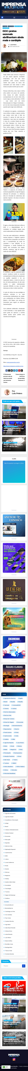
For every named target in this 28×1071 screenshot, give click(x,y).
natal (5, 749)
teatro (15, 759)
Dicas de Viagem (9, 722)
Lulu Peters (10, 26)
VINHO (14, 763)
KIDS (6, 855)
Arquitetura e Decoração (11, 820)
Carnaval (6, 705)
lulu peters (20, 742)
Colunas (5, 26)
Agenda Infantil (9, 816)
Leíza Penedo (8, 934)
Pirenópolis (7, 753)
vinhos (6, 770)
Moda (12, 746)
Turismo (6, 763)
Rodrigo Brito (8, 947)
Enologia (6, 725)
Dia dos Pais (7, 715)
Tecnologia (8, 888)
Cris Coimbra (8, 914)
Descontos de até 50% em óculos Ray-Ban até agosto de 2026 (14, 991)
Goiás (16, 736)
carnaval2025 (16, 705)
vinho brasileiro (8, 766)
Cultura (14, 708)
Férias (17, 732)
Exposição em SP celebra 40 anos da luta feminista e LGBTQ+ (14, 1041)
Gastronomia (8, 852)
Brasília (21, 701)
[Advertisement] (14, 329)
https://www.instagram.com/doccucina (13, 366)
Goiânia (6, 739)
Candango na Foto (10, 911)
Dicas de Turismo (9, 718)
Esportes (7, 842)
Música (20, 746)
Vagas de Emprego (10, 895)
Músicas (7, 872)
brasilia (13, 701)
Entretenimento (17, 725)
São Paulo (7, 759)
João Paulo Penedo (10, 927)
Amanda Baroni (9, 905)
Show (19, 756)
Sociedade (8, 885)
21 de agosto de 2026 (11, 993)
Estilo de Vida (8, 846)
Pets (21, 749)
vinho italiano (21, 766)
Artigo (6, 823)
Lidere (7, 859)
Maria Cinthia (8, 940)
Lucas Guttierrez (9, 862)
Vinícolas (14, 770)
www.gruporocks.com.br (13, 362)
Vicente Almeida (9, 954)
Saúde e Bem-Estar (10, 882)
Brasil (5, 701)
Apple (21, 698)
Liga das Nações (9, 742)
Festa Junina (7, 732)
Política (14, 410)
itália (13, 739)
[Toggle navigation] (14, 17)
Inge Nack (7, 924)
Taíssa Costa (8, 950)
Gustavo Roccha (9, 921)
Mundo (7, 869)
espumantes (7, 729)
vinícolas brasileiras (9, 773)
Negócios (13, 749)
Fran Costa (8, 918)
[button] (25, 17)
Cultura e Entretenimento (11, 829)
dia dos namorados (9, 712)
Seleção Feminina (9, 756)
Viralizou (7, 898)
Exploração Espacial (10, 849)
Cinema (6, 708)
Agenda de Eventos (10, 698)
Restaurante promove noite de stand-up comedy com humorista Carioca (7, 378)
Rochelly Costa (9, 944)
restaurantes (18, 753)
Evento (17, 729)
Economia (15, 426)
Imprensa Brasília (13, 1066)
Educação (7, 839)
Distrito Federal (18, 26)
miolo (5, 746)
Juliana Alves (8, 931)
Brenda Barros (9, 908)
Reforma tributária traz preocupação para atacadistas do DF (14, 430)
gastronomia (7, 736)
